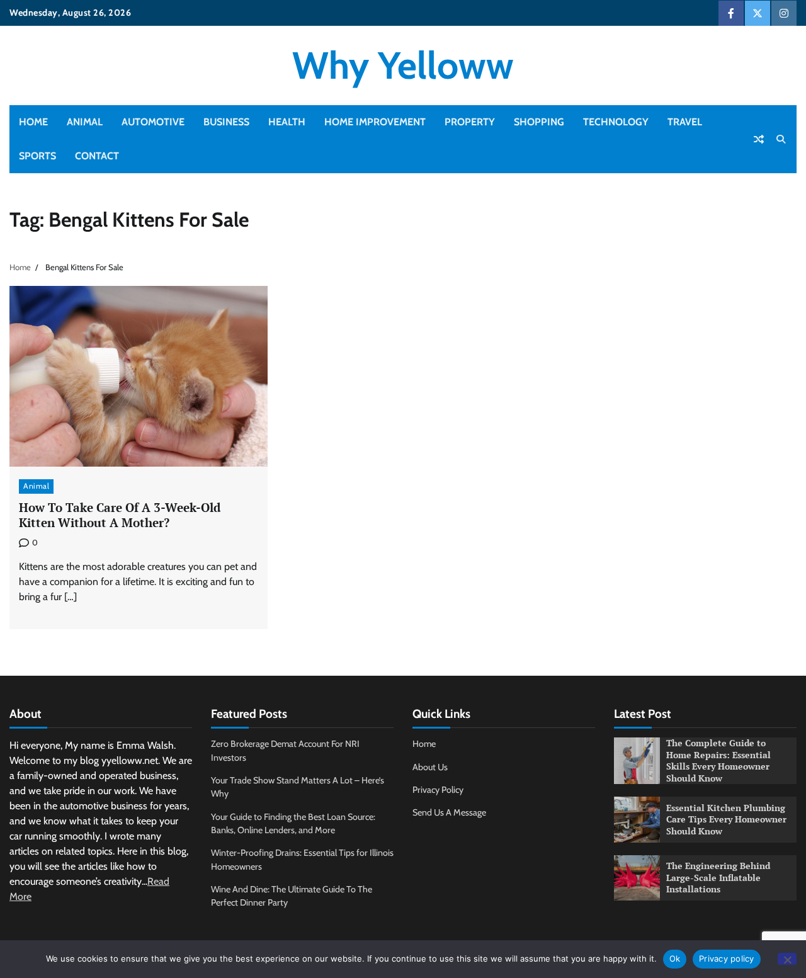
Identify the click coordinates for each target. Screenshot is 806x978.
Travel (684, 122)
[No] (787, 959)
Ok (675, 958)
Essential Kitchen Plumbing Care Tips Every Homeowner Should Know (726, 819)
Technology (616, 122)
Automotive (153, 122)
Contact (97, 156)
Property (470, 122)
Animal (85, 122)
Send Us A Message (449, 812)
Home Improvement (375, 122)
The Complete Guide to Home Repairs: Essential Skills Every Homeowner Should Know (718, 760)
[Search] (780, 139)
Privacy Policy (437, 789)
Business (226, 122)
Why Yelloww (403, 65)
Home (33, 122)
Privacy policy (726, 958)
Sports (37, 156)
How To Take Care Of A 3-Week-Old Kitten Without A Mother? (119, 515)
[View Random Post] (758, 139)
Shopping (539, 122)
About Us (430, 767)
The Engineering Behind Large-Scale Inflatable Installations (718, 877)
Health (286, 122)
